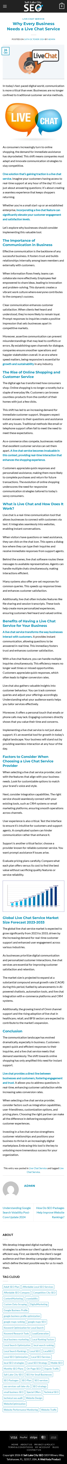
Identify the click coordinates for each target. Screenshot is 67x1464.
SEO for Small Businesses (39, 1374)
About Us (26, 1444)
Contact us (34, 1450)
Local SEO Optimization (16, 1357)
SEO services (41, 1380)
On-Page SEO (34, 1368)
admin (51, 39)
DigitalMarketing (39, 1304)
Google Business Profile (16, 1310)
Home (14, 1444)
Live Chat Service (33, 19)
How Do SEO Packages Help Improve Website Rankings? (50, 1212)
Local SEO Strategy (37, 1362)
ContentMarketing (13, 1298)
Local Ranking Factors (43, 1339)
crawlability (32, 1298)
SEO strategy (40, 1386)
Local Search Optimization (17, 1345)
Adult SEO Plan (11, 1286)
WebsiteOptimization (15, 1403)
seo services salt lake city (17, 1386)
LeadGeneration (40, 1333)
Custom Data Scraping (15, 1304)
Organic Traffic (51, 1368)
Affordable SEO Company (17, 1292)
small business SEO (13, 1392)
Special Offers (34, 1392)
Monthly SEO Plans (13, 1368)
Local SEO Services (41, 1357)
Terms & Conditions (20, 1447)
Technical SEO (51, 1392)
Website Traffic (49, 1409)
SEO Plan (26, 1380)
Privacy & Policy (44, 1444)
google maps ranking (14, 1321)
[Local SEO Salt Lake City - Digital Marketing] (33, 6)
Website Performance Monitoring (21, 1409)
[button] (5, 6)
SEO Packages (11, 1380)
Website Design (34, 1398)
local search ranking (44, 1345)
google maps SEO (37, 1321)
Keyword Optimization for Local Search (24, 1327)
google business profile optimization (22, 1316)
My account (42, 1447)
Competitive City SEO (44, 1292)
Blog (56, 1447)
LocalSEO (48, 1351)
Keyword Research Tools (16, 1333)
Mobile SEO (57, 1362)
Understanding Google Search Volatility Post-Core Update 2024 (17, 1212)
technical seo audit (13, 1398)
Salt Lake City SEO (13, 1374)
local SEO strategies (14, 1362)
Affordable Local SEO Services (38, 1286)
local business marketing (16, 1339)
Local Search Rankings (15, 1351)
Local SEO (35, 1351)
